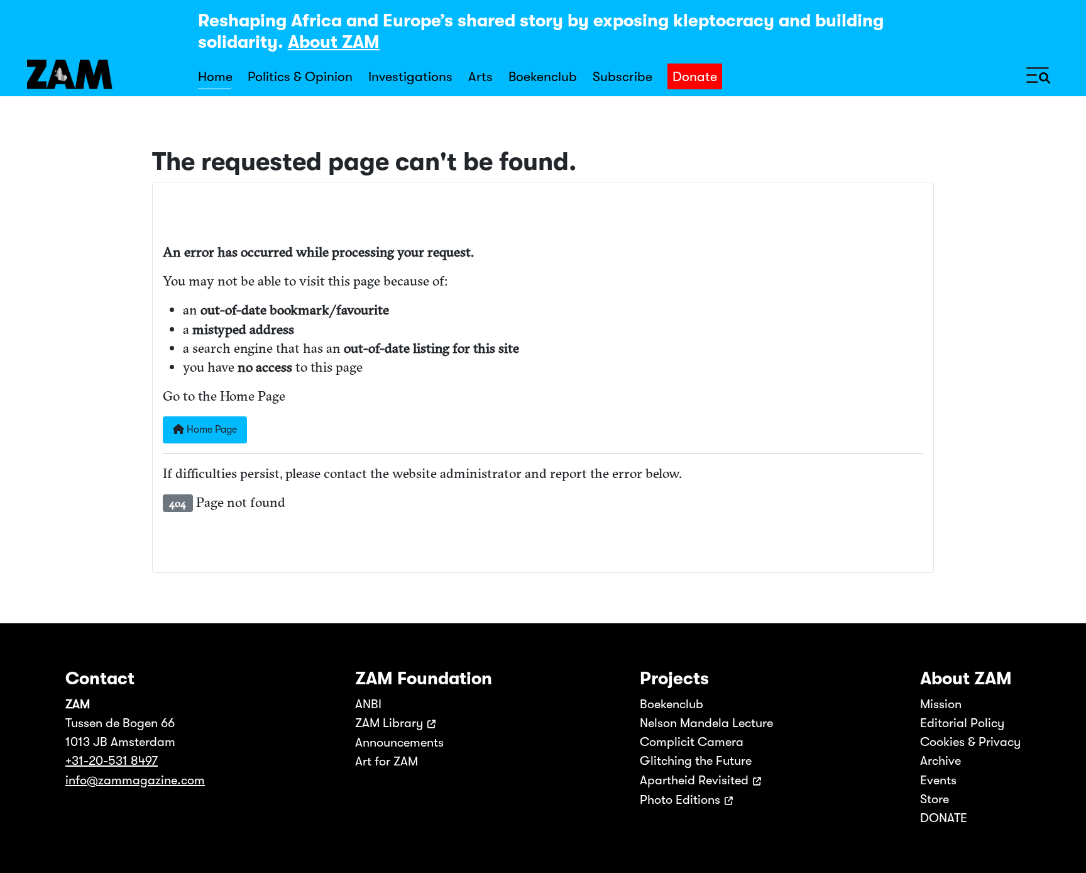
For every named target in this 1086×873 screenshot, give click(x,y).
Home (215, 76)
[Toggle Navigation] (1038, 74)
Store (934, 799)
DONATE (943, 818)
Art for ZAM (386, 761)
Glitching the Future (696, 760)
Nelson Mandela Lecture (706, 723)
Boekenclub (542, 76)
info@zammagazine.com (135, 780)
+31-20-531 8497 (111, 760)
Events (938, 780)
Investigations (410, 76)
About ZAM (334, 42)
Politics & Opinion (300, 76)
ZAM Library (389, 723)
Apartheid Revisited (694, 780)
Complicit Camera (691, 742)
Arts (480, 76)
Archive (940, 760)
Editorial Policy (962, 723)
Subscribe (622, 76)
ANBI (368, 704)
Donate (694, 76)
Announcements (399, 742)
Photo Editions (680, 799)
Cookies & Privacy (970, 742)
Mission (941, 704)
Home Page (210, 429)
